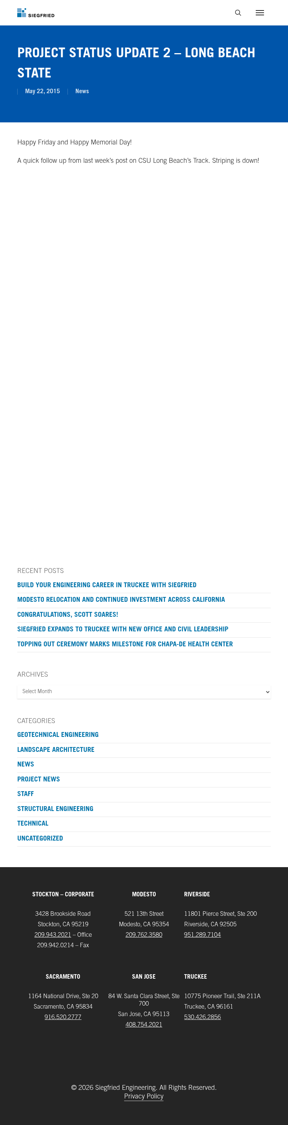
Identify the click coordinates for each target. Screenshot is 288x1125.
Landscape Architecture (55, 750)
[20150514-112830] (210, 305)
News (82, 92)
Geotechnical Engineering (58, 735)
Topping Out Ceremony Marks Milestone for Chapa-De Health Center (125, 644)
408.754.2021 (144, 1025)
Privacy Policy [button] (144, 1097)
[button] (260, 13)
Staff (25, 794)
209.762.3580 (144, 935)
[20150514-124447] (78, 481)
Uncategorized (40, 839)
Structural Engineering (55, 809)
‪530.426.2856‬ (202, 1018)
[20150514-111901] (78, 217)
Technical (32, 824)
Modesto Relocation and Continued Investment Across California (121, 600)
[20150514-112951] (78, 393)
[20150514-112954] (210, 393)
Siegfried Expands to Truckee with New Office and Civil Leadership (122, 629)
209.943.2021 (52, 935)
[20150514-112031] (78, 305)
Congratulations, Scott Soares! (67, 615)
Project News (38, 780)
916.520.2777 (63, 1018)
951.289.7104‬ (202, 935)
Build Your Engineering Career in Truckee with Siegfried (106, 585)
